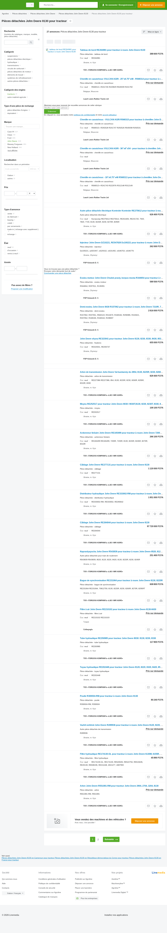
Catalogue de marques (47, 897)
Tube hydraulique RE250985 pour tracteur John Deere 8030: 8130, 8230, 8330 (118, 638)
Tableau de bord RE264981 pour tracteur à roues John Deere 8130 (112, 50)
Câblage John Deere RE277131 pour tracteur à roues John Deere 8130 (114, 465)
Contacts (5, 888)
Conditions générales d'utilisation (52, 879)
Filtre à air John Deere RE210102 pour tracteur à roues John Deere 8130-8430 (118, 609)
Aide (4, 883)
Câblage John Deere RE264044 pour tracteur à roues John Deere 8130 (114, 522)
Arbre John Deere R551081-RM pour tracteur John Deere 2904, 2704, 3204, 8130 (119, 786)
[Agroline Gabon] (12, 5)
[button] (154, 70)
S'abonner (52, 111)
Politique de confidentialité (49, 883)
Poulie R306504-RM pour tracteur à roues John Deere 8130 (109, 696)
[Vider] (39, 39)
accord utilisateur (110, 115)
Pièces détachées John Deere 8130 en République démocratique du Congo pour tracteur (92, 858)
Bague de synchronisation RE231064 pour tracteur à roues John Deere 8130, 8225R (121, 580)
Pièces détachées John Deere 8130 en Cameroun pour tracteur (28, 858)
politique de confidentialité (84, 115)
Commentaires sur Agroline (49, 892)
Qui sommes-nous (9, 879)
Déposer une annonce (145, 821)
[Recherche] (41, 5)
